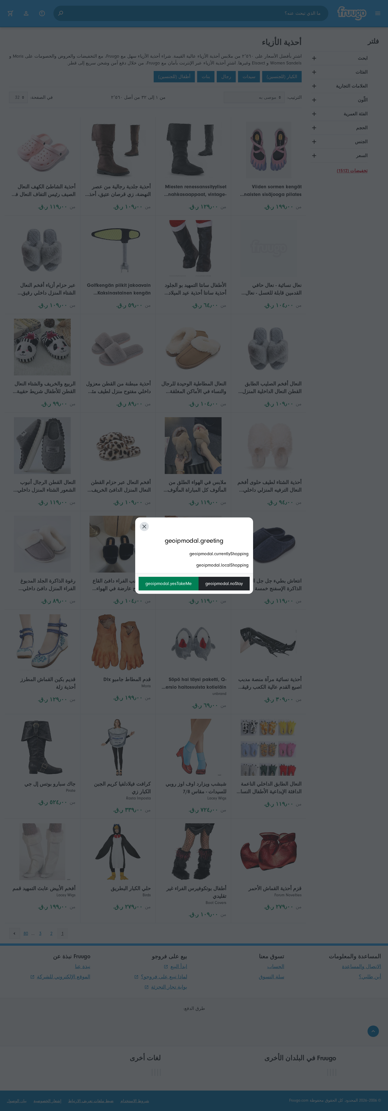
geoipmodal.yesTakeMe (168, 583)
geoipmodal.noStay (224, 583)
